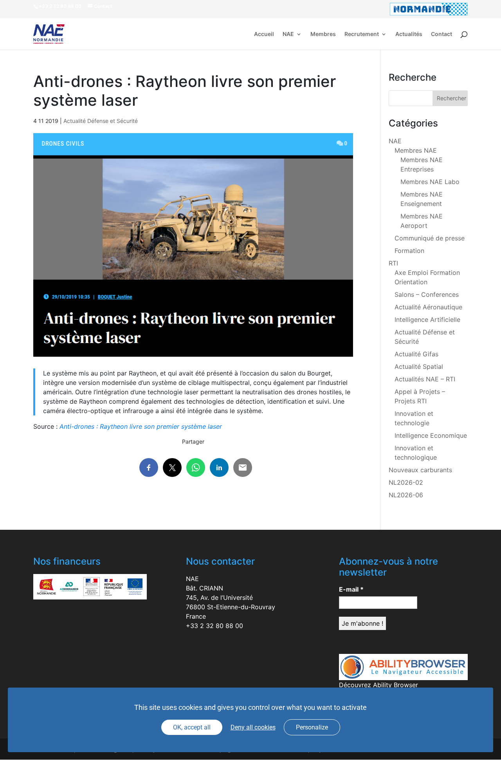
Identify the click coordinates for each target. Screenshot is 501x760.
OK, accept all (192, 727)
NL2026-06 (406, 495)
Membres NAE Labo (430, 182)
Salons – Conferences (427, 294)
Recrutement (361, 34)
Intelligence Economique (431, 435)
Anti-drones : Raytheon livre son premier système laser (140, 426)
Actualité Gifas (416, 354)
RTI (393, 263)
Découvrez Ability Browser (378, 685)
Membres (323, 34)
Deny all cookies (253, 727)
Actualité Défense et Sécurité (100, 120)
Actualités (408, 34)
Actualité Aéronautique (428, 307)
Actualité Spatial (419, 366)
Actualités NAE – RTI (425, 379)
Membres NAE (416, 150)
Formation (409, 251)
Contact (441, 34)
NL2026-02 (406, 482)
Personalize (312, 727)
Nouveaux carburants (420, 470)
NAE (288, 34)
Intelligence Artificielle (427, 319)
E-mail (351, 589)
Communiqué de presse (430, 238)
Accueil (264, 34)
